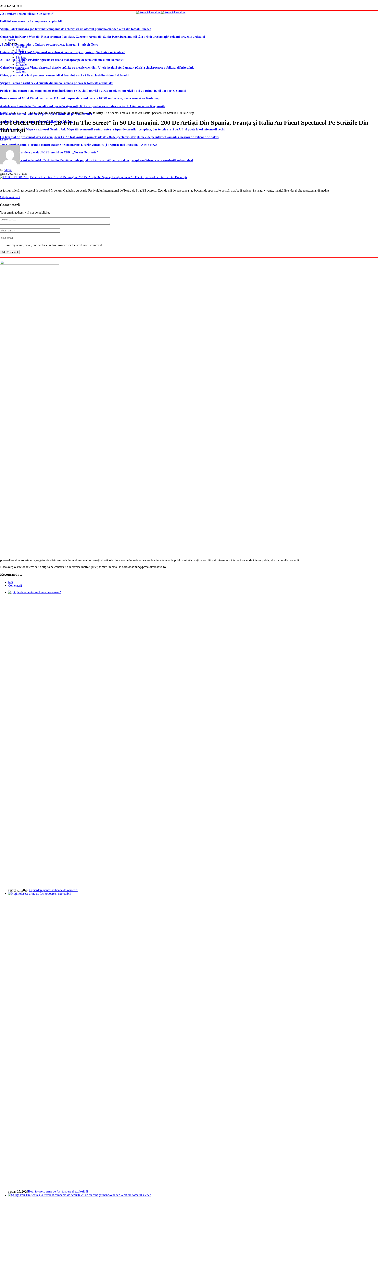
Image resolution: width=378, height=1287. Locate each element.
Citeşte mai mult (10, 197)
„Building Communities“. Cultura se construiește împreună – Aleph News (49, 44)
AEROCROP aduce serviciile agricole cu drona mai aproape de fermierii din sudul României (61, 59)
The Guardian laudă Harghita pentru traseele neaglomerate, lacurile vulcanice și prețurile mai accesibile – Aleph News (78, 144)
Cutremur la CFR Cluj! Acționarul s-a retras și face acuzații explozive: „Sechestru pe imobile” (62, 52)
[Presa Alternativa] (160, 12)
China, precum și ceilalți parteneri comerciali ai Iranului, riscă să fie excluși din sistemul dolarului (64, 75)
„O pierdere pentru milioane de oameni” (27, 13)
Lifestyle (5, 139)
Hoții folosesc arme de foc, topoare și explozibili (31, 21)
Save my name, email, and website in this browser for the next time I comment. (54, 245)
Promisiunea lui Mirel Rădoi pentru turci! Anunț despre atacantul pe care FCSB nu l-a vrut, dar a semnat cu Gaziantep (79, 98)
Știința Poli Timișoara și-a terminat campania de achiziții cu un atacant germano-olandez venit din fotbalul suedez (75, 29)
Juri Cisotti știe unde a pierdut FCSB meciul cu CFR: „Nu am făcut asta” (49, 152)
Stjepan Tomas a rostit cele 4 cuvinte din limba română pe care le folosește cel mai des (56, 83)
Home (4, 113)
